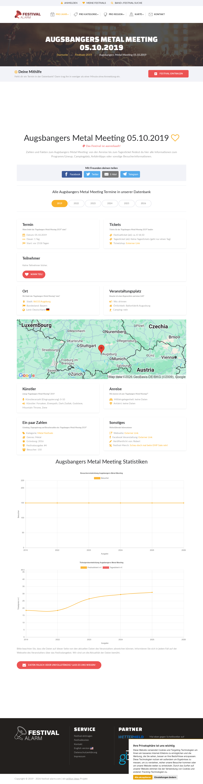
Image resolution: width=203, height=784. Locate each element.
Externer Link (133, 243)
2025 (126, 203)
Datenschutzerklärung (85, 752)
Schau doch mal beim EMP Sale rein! (149, 445)
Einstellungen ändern (165, 777)
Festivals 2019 (83, 55)
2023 (93, 203)
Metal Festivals (45, 433)
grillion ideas (72, 779)
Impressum (79, 756)
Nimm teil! (36, 274)
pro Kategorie (88, 14)
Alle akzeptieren (143, 777)
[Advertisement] (101, 104)
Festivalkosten (81, 740)
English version (82, 748)
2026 (143, 203)
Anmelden (70, 3)
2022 (76, 203)
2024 (109, 203)
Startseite (62, 55)
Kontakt (159, 14)
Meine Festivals (96, 3)
